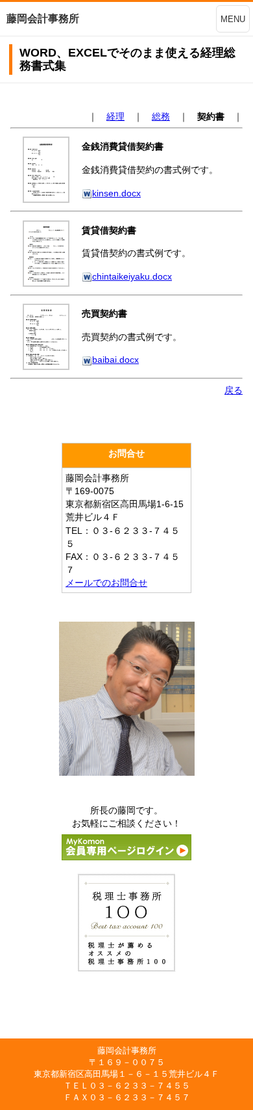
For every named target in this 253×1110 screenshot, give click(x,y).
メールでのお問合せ (106, 582)
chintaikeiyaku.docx (132, 276)
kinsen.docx (116, 193)
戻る (233, 390)
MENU (233, 19)
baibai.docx (115, 359)
